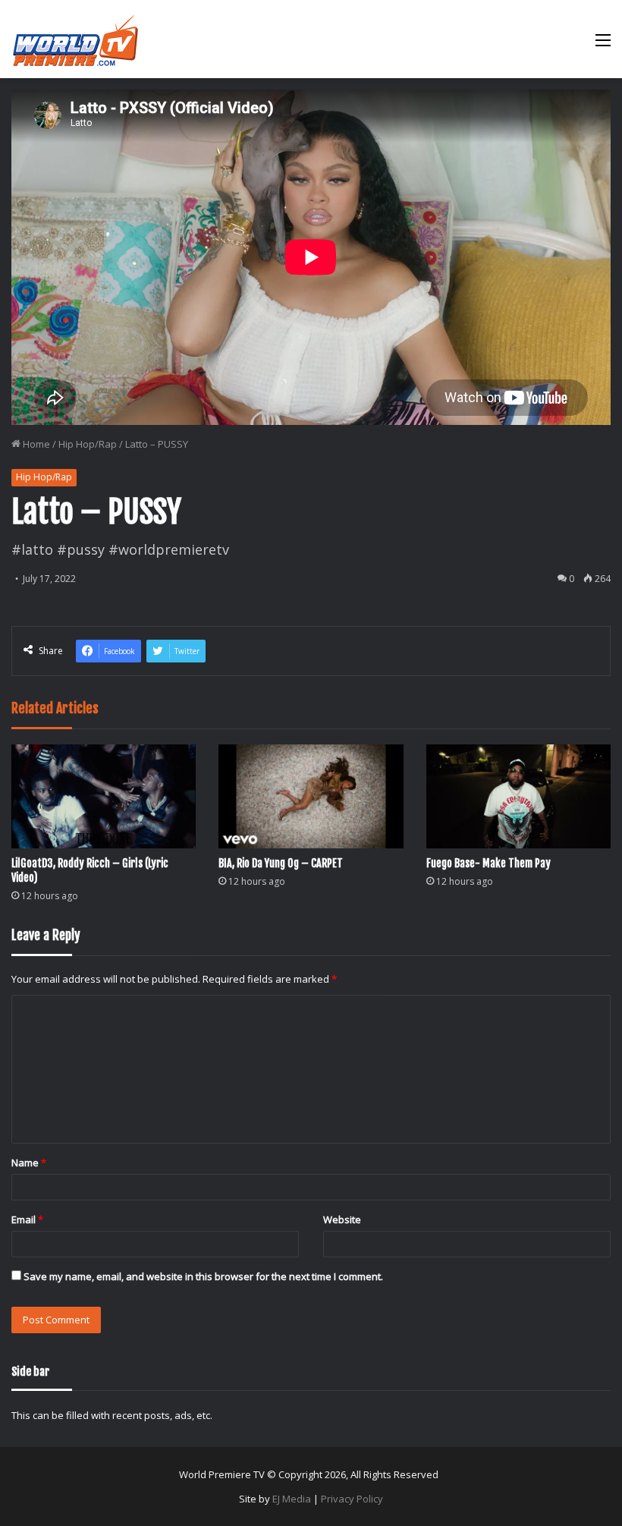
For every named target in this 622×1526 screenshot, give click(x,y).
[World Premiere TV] (75, 39)
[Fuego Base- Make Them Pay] (518, 796)
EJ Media (291, 1499)
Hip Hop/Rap (87, 444)
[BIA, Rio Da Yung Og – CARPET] (310, 796)
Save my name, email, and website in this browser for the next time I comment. (203, 1276)
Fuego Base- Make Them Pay (488, 863)
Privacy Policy (352, 1499)
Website (342, 1219)
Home (35, 444)
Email (27, 1219)
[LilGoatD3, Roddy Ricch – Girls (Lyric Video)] (103, 796)
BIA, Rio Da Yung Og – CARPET (280, 863)
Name (28, 1162)
